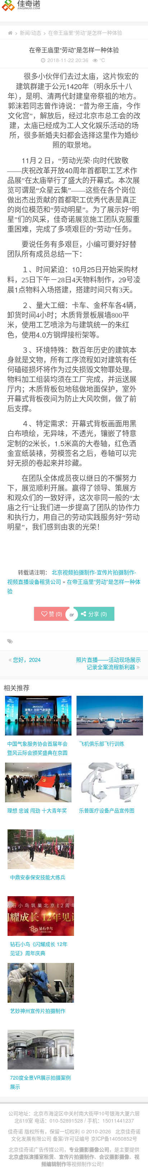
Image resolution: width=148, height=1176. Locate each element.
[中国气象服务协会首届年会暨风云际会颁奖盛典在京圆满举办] (38, 715)
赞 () (55, 613)
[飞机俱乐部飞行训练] (110, 715)
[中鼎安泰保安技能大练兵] (41, 848)
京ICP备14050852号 (114, 1138)
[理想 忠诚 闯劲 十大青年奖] (38, 781)
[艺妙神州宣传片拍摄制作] (41, 982)
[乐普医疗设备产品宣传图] (110, 781)
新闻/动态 (30, 32)
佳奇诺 (15, 1131)
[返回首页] (10, 32)
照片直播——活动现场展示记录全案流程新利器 (108, 663)
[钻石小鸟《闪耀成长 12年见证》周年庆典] (41, 915)
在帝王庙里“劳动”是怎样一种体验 (74, 49)
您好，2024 (27, 659)
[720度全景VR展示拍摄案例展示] (41, 1049)
